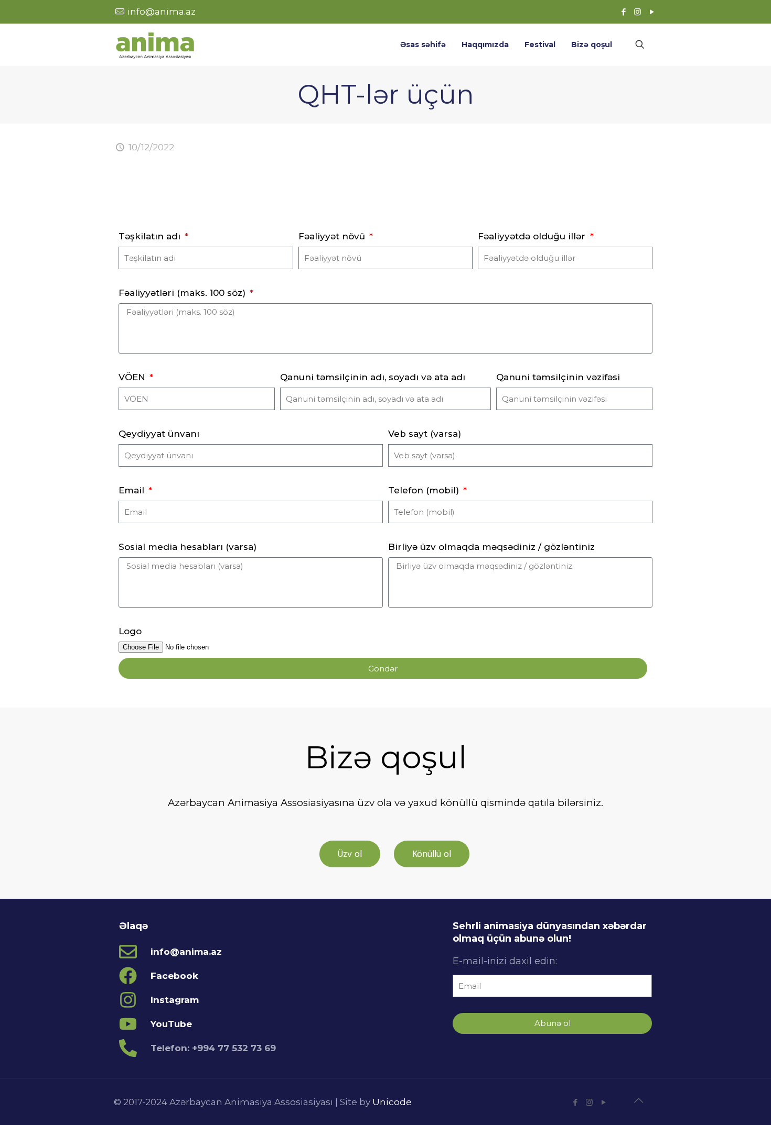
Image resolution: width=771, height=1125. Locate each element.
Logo (130, 631)
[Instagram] (637, 12)
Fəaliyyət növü (333, 236)
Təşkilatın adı (151, 236)
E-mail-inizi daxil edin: (505, 961)
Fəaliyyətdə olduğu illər (533, 236)
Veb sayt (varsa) (424, 433)
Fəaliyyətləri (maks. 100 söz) (183, 293)
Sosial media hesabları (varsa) (187, 547)
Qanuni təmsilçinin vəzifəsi (558, 377)
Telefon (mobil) (425, 490)
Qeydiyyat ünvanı (159, 433)
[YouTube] (651, 12)
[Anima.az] (155, 44)
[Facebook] (623, 12)
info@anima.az (161, 11)
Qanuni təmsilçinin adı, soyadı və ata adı (372, 377)
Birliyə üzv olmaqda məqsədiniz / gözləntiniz (491, 547)
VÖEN (133, 377)
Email (133, 490)
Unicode (392, 1102)
